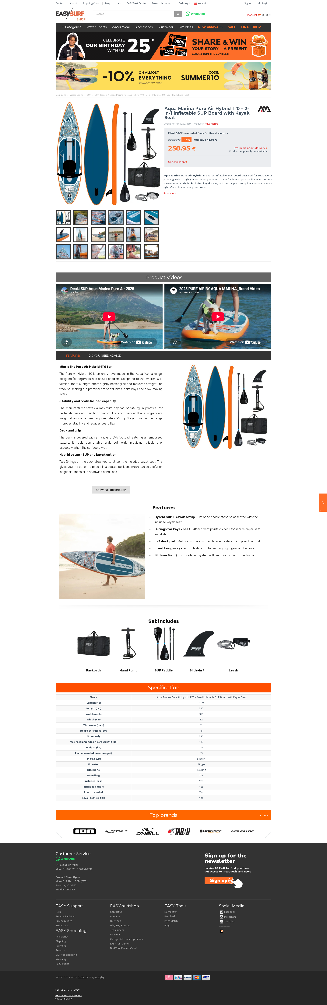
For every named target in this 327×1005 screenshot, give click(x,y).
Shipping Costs (91, 3)
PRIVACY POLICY (63, 998)
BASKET (252, 15)
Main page (61, 94)
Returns (60, 950)
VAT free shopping (66, 954)
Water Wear (121, 27)
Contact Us (116, 911)
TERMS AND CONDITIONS (68, 995)
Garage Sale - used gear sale (127, 939)
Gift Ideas (186, 27)
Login (265, 3)
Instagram (230, 916)
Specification (176, 162)
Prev (59, 154)
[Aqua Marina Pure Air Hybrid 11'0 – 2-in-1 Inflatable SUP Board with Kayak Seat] (108, 154)
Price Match (171, 921)
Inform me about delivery (249, 147)
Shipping (61, 941)
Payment (61, 945)
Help (118, 3)
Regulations (62, 963)
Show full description (111, 490)
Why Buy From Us (120, 925)
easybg (100, 977)
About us (115, 916)
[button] (323, 503)
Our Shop (115, 921)
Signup (248, 3)
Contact (60, 3)
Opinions (115, 934)
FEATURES (73, 355)
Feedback (170, 916)
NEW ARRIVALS (210, 27)
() (266, 14)
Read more (170, 193)
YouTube (229, 921)
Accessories (144, 27)
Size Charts (62, 925)
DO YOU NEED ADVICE (105, 355)
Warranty (61, 959)
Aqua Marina (211, 123)
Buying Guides (64, 921)
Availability (62, 936)
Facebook (229, 911)
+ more (264, 815)
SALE (232, 27)
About (73, 3)
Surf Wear (165, 27)
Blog (107, 3)
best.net (82, 977)
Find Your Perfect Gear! (123, 948)
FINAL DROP (251, 27)
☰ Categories (71, 27)
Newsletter (170, 911)
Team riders (159, 3)
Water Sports (96, 27)
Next (157, 154)
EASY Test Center (136, 3)
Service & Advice (65, 916)
